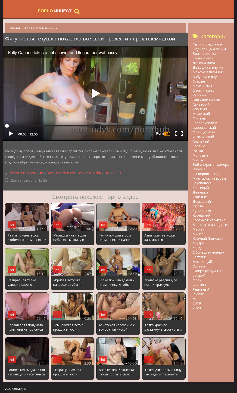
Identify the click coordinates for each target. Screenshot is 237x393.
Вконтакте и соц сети (66, 172)
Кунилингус (202, 210)
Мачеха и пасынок (208, 72)
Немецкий (201, 113)
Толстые (200, 196)
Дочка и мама (204, 62)
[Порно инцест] (54, 10)
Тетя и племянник (26, 172)
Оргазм (199, 266)
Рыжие (198, 294)
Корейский (201, 215)
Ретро (198, 150)
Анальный (201, 141)
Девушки (200, 192)
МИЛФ (95, 172)
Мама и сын (202, 85)
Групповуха (202, 183)
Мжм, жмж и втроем (209, 178)
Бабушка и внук (205, 76)
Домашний (202, 201)
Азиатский (201, 104)
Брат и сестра (204, 53)
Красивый (201, 187)
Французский (204, 132)
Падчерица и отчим (209, 48)
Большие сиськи (206, 99)
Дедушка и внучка (208, 67)
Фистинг (200, 284)
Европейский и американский (205, 125)
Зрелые (199, 146)
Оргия (198, 206)
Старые (199, 81)
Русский (199, 95)
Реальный (201, 289)
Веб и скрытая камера (211, 164)
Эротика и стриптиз (209, 220)
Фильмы (199, 118)
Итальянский (203, 136)
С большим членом (208, 252)
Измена (199, 169)
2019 (116, 172)
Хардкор (200, 247)
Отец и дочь (203, 90)
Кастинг (199, 257)
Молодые (201, 155)
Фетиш (199, 280)
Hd (106, 172)
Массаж (199, 229)
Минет (198, 233)
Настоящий (202, 261)
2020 (197, 307)
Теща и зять (203, 58)
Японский (200, 109)
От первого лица (207, 173)
